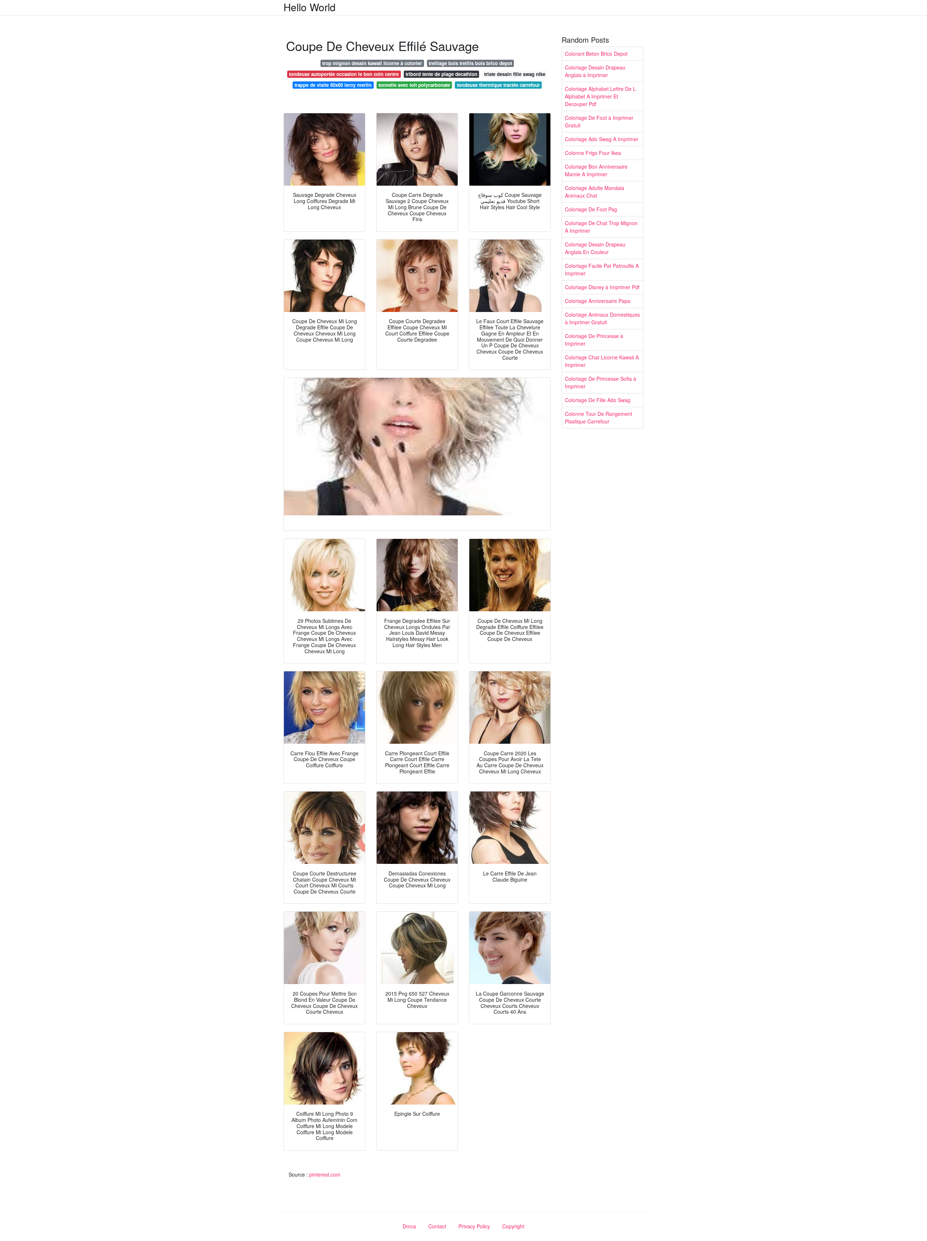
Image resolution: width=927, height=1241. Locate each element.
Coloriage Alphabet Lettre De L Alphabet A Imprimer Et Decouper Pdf (600, 96)
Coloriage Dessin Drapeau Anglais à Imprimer (595, 71)
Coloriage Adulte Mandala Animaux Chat (594, 191)
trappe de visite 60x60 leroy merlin (333, 84)
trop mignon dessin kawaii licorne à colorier (372, 63)
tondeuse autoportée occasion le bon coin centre (344, 74)
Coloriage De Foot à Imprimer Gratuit (599, 121)
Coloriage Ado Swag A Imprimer (601, 139)
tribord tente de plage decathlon (441, 74)
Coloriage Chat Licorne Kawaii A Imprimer (602, 361)
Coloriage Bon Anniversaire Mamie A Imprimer (596, 170)
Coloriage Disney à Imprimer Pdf (602, 287)
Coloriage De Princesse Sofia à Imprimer (600, 382)
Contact (437, 1226)
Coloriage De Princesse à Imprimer (594, 339)
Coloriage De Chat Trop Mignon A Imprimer (601, 226)
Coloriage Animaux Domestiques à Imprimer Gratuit (602, 318)
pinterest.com (324, 1174)
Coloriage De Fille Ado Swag (597, 400)
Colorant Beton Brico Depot (596, 53)
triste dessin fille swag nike (514, 74)
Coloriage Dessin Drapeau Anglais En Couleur (595, 248)
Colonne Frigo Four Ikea (593, 152)
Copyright (513, 1226)
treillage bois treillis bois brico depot (470, 63)
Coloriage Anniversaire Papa (597, 300)
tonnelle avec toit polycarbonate (414, 84)
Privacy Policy (474, 1226)
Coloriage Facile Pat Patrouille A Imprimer (602, 269)
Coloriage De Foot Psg (591, 209)
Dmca (409, 1226)
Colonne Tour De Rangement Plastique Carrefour (598, 417)
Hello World (310, 7)
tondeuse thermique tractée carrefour (498, 84)
